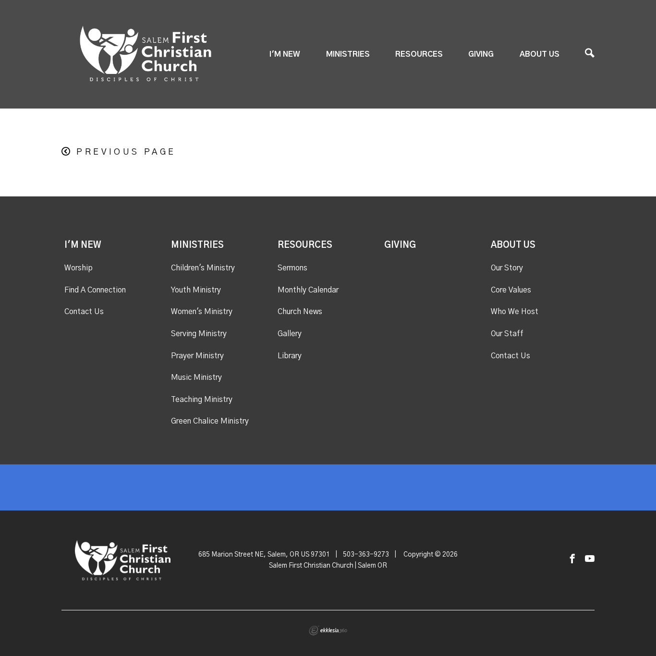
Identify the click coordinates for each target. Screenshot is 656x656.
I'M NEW (284, 54)
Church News (300, 312)
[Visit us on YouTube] (590, 559)
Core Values (511, 290)
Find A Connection (95, 290)
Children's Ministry (203, 268)
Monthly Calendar (308, 290)
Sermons (292, 268)
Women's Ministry (201, 312)
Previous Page (126, 152)
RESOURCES (419, 54)
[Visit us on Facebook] (572, 559)
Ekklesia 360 (328, 630)
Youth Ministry (196, 290)
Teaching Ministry (201, 399)
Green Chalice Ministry (210, 421)
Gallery (290, 334)
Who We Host (514, 312)
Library (290, 356)
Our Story (507, 268)
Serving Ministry (199, 334)
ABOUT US (539, 54)
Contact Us (84, 312)
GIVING (481, 54)
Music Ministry (196, 377)
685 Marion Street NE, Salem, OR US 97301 (264, 554)
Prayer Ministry (197, 356)
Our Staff (507, 334)
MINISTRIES (348, 54)
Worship (78, 268)
